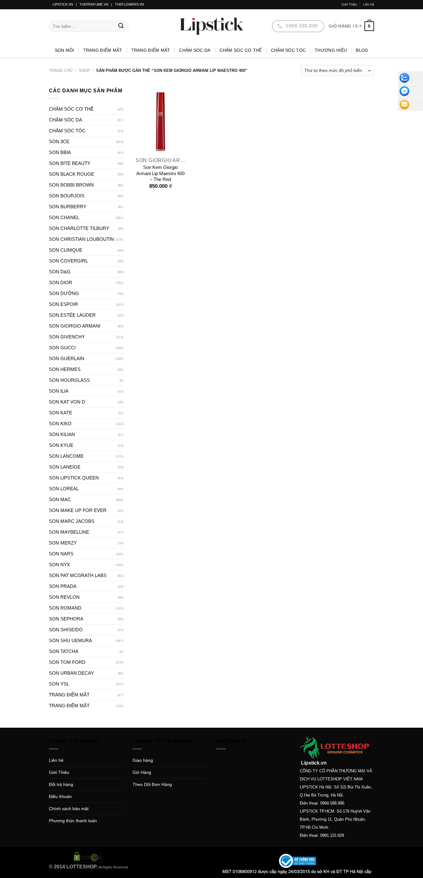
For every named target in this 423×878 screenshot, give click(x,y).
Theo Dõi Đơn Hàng (152, 784)
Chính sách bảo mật (69, 808)
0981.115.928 (332, 835)
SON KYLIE (61, 445)
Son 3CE (59, 141)
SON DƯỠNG (64, 293)
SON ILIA (58, 391)
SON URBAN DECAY (71, 673)
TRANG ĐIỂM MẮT (102, 50)
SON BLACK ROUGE (71, 174)
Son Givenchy (67, 336)
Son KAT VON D (67, 401)
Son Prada (62, 586)
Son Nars (61, 553)
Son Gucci (62, 347)
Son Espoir (63, 304)
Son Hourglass (69, 380)
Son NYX (59, 564)
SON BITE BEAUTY (69, 163)
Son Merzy (63, 542)
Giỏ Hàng (142, 772)
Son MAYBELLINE (69, 532)
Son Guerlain (66, 358)
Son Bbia (60, 152)
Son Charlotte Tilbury (79, 228)
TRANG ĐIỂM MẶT (150, 50)
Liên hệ (368, 4)
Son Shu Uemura (70, 640)
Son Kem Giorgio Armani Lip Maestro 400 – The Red (160, 173)
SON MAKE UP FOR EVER (78, 510)
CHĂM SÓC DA (194, 50)
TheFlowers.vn (129, 4)
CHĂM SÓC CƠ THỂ (241, 50)
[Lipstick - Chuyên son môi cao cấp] (211, 26)
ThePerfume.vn (94, 4)
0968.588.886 (332, 803)
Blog (362, 50)
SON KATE (60, 412)
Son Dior (60, 282)
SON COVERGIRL (68, 260)
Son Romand (65, 608)
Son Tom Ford (67, 662)
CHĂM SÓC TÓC (288, 50)
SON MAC (60, 499)
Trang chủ (60, 70)
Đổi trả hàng (61, 784)
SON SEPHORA (66, 618)
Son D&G (60, 271)
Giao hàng (143, 760)
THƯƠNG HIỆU (331, 50)
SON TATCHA (63, 651)
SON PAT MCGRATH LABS (78, 575)
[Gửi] (121, 26)
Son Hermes (65, 369)
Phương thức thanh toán (73, 820)
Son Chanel (64, 217)
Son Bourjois (67, 195)
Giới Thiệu (349, 4)
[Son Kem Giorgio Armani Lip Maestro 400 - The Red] (160, 120)
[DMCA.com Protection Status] (89, 857)
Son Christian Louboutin (81, 239)
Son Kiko (60, 423)
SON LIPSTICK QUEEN (74, 477)
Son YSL (59, 683)
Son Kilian (62, 434)
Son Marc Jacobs (71, 521)
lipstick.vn (63, 4)
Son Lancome (66, 456)
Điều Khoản (60, 796)
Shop (84, 70)
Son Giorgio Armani (74, 326)
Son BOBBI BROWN (71, 185)
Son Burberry (67, 206)
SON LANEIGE (65, 467)
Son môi (64, 50)
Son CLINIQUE (65, 250)
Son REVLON (64, 597)
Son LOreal (64, 488)
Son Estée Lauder (72, 315)
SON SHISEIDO (66, 629)
